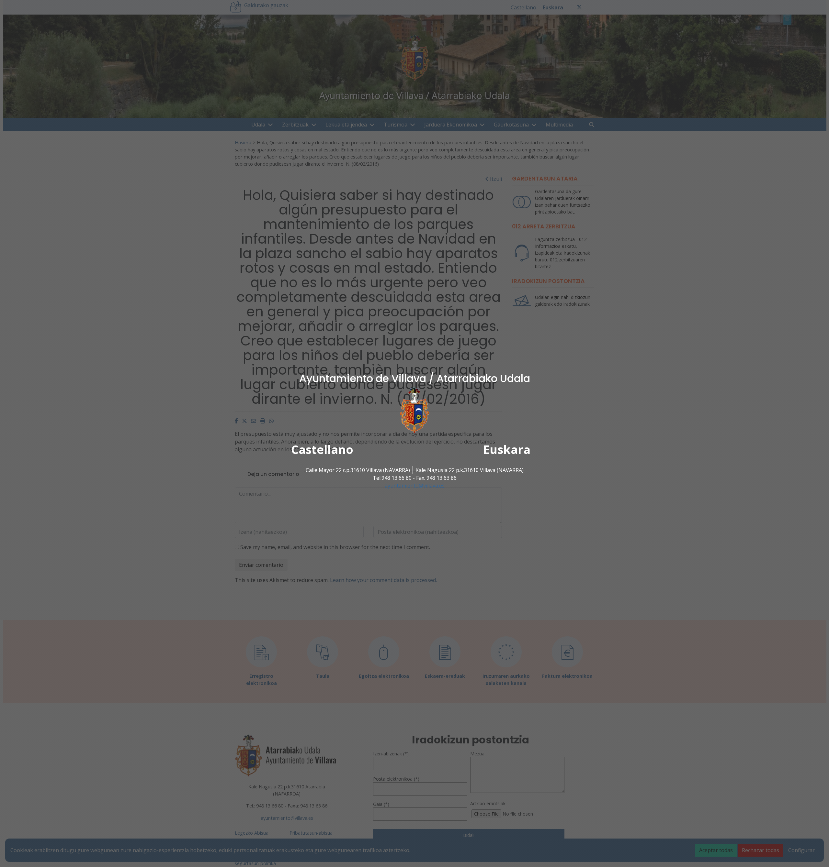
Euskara (506, 449)
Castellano (322, 449)
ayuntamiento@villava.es (415, 485)
